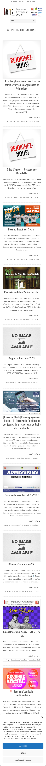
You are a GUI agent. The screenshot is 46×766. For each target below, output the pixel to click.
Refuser (23, 753)
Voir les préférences (23, 760)
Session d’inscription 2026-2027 (22, 495)
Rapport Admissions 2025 (21, 358)
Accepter (23, 746)
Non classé (25, 121)
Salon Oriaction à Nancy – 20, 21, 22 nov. (21, 634)
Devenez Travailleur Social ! (21, 229)
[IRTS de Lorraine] (23, 16)
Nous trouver (15, 2)
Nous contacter (28, 2)
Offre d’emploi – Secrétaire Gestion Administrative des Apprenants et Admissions (22, 84)
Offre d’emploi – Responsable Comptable (22, 171)
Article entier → (34, 117)
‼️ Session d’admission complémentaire (22, 693)
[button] (42, 717)
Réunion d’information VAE (21, 564)
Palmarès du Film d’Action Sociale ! (21, 292)
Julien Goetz (16, 121)
